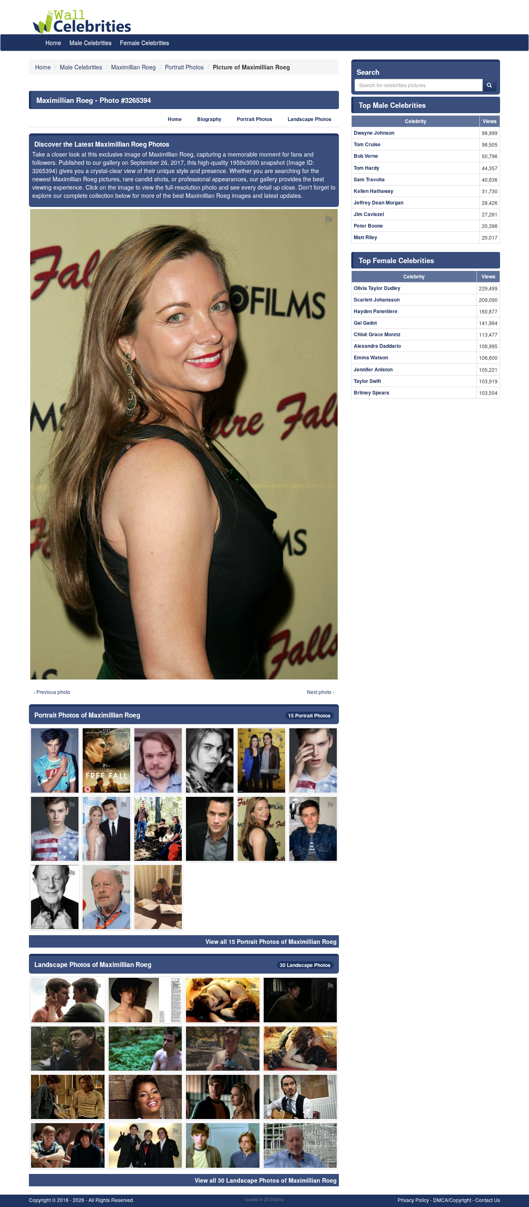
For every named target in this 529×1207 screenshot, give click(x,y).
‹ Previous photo (51, 691)
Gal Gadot (365, 322)
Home (53, 42)
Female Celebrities (144, 42)
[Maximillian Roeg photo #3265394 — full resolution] (184, 444)
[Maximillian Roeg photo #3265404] (300, 1097)
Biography (209, 119)
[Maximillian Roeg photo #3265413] (55, 760)
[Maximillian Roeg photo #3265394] (261, 829)
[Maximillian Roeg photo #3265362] (300, 1048)
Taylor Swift (367, 381)
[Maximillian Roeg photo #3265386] (145, 1097)
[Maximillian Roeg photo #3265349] (68, 1097)
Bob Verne (366, 155)
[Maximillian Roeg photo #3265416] (55, 897)
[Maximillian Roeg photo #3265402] (300, 1145)
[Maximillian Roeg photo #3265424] (210, 829)
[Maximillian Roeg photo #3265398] (223, 1097)
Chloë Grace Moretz (377, 334)
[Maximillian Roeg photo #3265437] (106, 760)
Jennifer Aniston (373, 369)
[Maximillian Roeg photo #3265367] (158, 897)
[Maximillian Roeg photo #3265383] (106, 897)
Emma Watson (371, 357)
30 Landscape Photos (305, 965)
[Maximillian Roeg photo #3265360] (158, 760)
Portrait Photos (254, 119)
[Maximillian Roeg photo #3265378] (145, 1000)
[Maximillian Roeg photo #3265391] (55, 829)
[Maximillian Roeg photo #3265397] (300, 1000)
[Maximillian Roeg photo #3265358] (158, 829)
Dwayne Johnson (374, 132)
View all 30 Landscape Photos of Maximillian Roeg (266, 1180)
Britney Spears (371, 392)
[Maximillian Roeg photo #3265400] (106, 829)
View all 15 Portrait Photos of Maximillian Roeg (271, 941)
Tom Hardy (366, 167)
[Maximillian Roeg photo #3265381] (223, 1000)
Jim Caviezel (369, 214)
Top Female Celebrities (396, 260)
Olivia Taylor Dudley (377, 288)
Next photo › (320, 691)
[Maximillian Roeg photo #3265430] (68, 1145)
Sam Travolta (369, 179)
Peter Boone (368, 225)
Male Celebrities (90, 42)
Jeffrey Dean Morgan (378, 202)
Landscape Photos (309, 119)
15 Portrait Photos (309, 715)
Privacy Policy (413, 1199)
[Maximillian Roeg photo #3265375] (145, 1145)
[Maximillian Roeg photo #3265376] (223, 1145)
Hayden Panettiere (376, 311)
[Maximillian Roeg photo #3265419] (68, 1000)
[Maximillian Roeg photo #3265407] (313, 760)
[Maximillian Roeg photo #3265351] (210, 760)
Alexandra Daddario (377, 345)
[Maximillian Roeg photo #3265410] (145, 1048)
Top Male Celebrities (392, 105)
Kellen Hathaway (373, 191)
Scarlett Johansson (377, 299)
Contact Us (487, 1199)
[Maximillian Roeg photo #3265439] (261, 760)
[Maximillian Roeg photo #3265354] (223, 1048)
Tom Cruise (367, 144)
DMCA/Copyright (452, 1199)
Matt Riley (365, 237)
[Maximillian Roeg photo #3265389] (68, 1048)
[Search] (489, 85)
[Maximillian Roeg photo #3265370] (313, 829)
